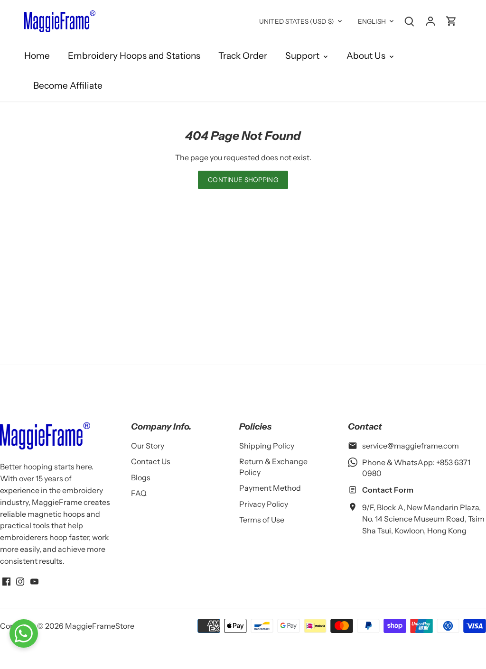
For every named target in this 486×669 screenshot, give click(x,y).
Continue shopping (243, 179)
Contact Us (150, 461)
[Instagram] (20, 581)
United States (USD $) (296, 21)
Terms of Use (261, 519)
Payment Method (270, 488)
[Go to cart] (451, 21)
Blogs (140, 477)
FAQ (139, 493)
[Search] (409, 21)
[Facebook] (6, 581)
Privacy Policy (263, 504)
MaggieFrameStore (99, 626)
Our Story (147, 445)
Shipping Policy (266, 445)
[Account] (430, 21)
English (372, 21)
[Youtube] (34, 581)
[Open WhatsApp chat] (23, 633)
